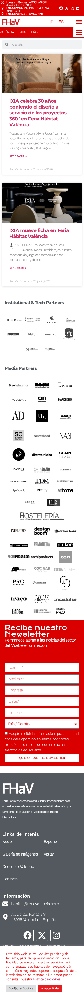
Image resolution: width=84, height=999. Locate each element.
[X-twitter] (66, 8)
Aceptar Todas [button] (50, 988)
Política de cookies (47, 979)
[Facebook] (61, 8)
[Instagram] (72, 8)
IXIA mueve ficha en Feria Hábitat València (39, 233)
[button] (79, 21)
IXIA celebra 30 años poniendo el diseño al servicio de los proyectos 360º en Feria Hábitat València (37, 113)
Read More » (17, 156)
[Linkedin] (77, 8)
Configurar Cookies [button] (21, 988)
